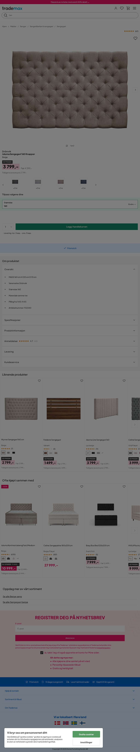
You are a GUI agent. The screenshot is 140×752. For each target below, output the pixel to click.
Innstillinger (86, 742)
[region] (53, 738)
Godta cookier (86, 734)
